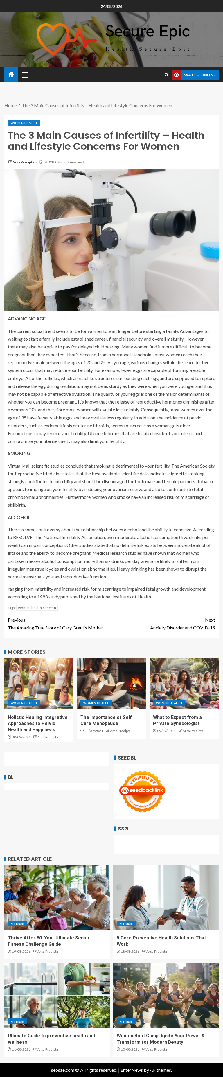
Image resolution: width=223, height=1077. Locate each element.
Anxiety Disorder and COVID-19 (182, 623)
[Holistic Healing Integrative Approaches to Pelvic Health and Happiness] (38, 683)
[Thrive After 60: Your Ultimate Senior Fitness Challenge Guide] (57, 897)
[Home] (11, 74)
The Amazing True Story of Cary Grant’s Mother (55, 623)
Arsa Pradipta (23, 162)
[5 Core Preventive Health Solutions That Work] (166, 897)
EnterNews (132, 1070)
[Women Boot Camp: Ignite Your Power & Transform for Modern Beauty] (166, 995)
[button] (24, 74)
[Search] (166, 75)
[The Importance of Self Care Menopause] (111, 683)
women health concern (37, 607)
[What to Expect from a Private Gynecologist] (184, 683)
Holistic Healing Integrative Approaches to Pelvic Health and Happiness (38, 724)
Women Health (24, 123)
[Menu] (24, 74)
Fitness (17, 923)
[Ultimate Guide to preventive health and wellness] (57, 995)
